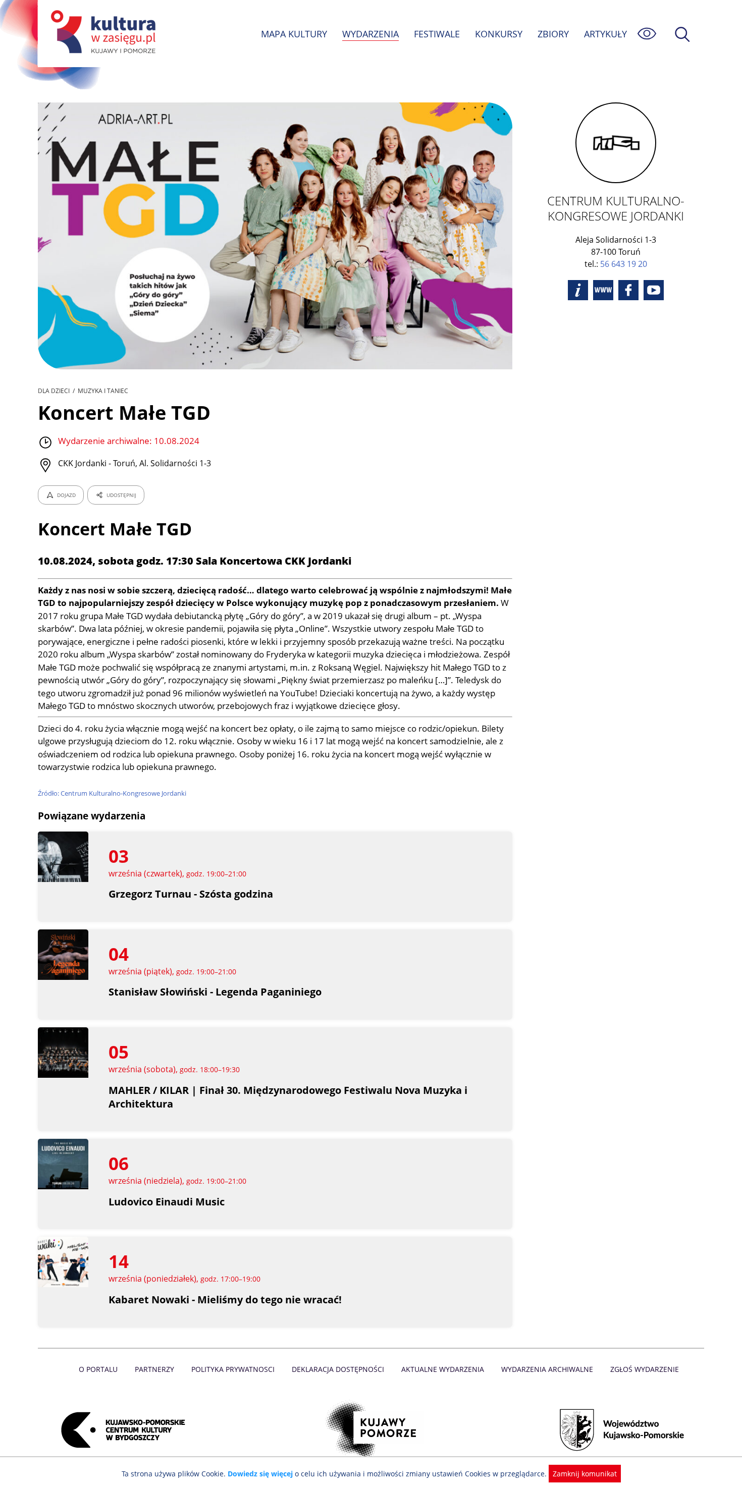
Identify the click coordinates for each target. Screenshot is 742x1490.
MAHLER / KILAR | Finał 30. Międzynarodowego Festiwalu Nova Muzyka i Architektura (288, 1097)
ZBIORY (553, 34)
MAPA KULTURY (294, 34)
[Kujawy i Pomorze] (371, 1430)
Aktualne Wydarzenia (442, 1369)
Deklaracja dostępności (338, 1369)
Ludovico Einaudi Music (167, 1201)
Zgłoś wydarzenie (644, 1369)
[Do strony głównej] (101, 33)
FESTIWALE (437, 34)
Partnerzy (154, 1369)
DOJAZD (66, 495)
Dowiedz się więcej (260, 1473)
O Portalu (98, 1369)
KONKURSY (498, 34)
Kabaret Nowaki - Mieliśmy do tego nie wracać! (225, 1299)
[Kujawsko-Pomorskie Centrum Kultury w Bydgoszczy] (120, 1430)
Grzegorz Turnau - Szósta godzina (191, 894)
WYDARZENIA (370, 34)
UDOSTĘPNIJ (121, 495)
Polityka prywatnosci (233, 1369)
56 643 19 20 (623, 263)
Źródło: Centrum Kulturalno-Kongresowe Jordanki (112, 793)
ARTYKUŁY (605, 34)
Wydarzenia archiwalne (547, 1369)
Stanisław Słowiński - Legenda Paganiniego (215, 992)
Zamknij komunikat (585, 1473)
